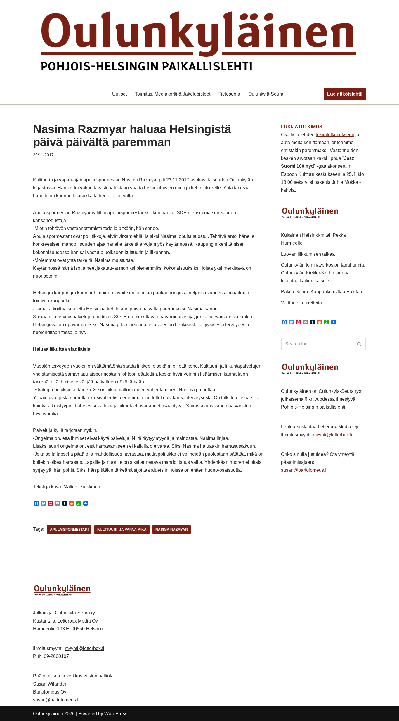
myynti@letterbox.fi (332, 434)
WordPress (115, 713)
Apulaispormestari (69, 530)
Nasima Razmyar (171, 530)
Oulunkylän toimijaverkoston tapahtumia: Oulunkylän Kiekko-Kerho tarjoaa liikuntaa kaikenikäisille (323, 272)
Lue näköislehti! (344, 93)
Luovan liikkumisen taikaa (308, 254)
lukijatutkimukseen (335, 134)
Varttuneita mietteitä (301, 302)
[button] (286, 94)
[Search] (359, 344)
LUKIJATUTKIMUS (301, 126)
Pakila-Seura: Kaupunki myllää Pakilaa (321, 291)
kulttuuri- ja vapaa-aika (122, 530)
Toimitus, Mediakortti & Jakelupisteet (172, 93)
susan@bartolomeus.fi (304, 470)
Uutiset (119, 93)
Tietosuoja (229, 93)
